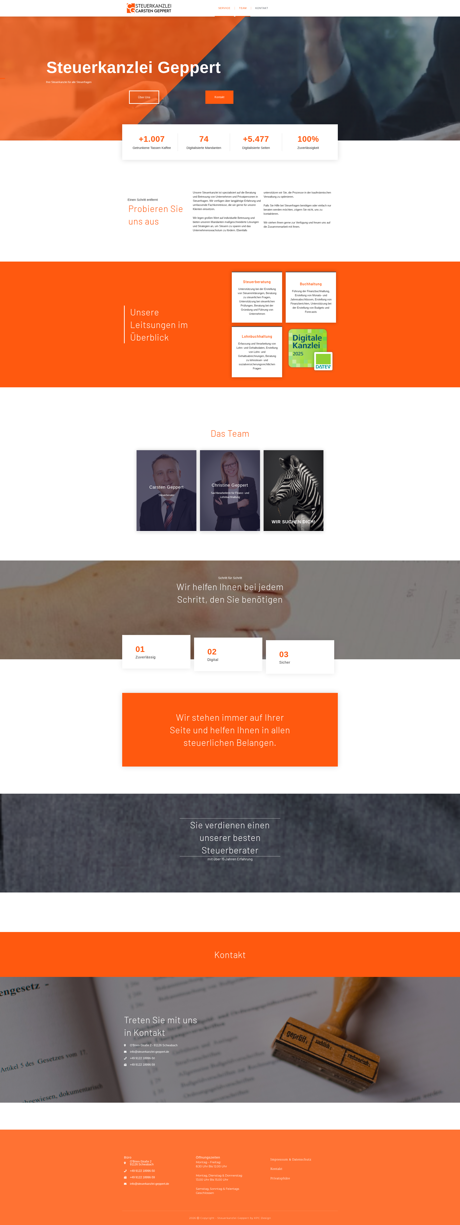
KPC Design (262, 1218)
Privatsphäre (280, 1178)
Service (224, 8)
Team (243, 8)
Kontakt (261, 8)
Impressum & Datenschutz (290, 1159)
